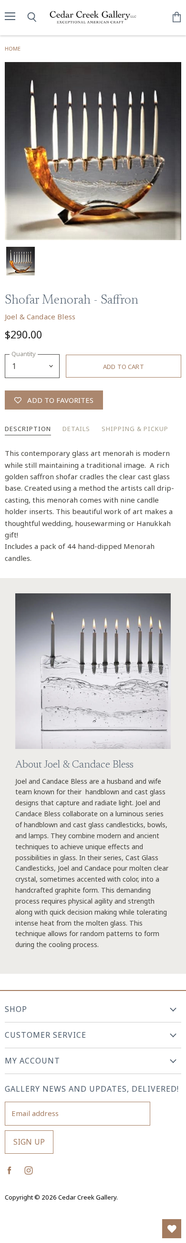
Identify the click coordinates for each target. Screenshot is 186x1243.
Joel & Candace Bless (40, 316)
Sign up (29, 1142)
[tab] (28, 429)
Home (13, 48)
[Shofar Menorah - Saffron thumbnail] (20, 261)
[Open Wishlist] (171, 1228)
